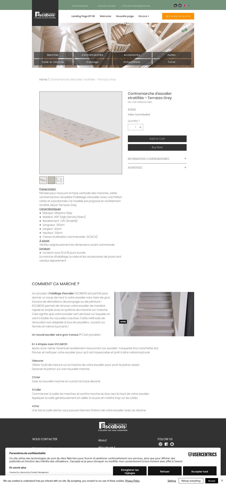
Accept (211, 480)
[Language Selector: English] (186, 5)
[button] (184, 30)
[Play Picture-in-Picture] (184, 332)
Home (43, 79)
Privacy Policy (132, 480)
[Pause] (119, 332)
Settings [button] (172, 480)
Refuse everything (191, 480)
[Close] (222, 480)
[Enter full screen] (189, 332)
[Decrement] (130, 127)
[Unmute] (124, 332)
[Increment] (140, 127)
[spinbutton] (135, 127)
